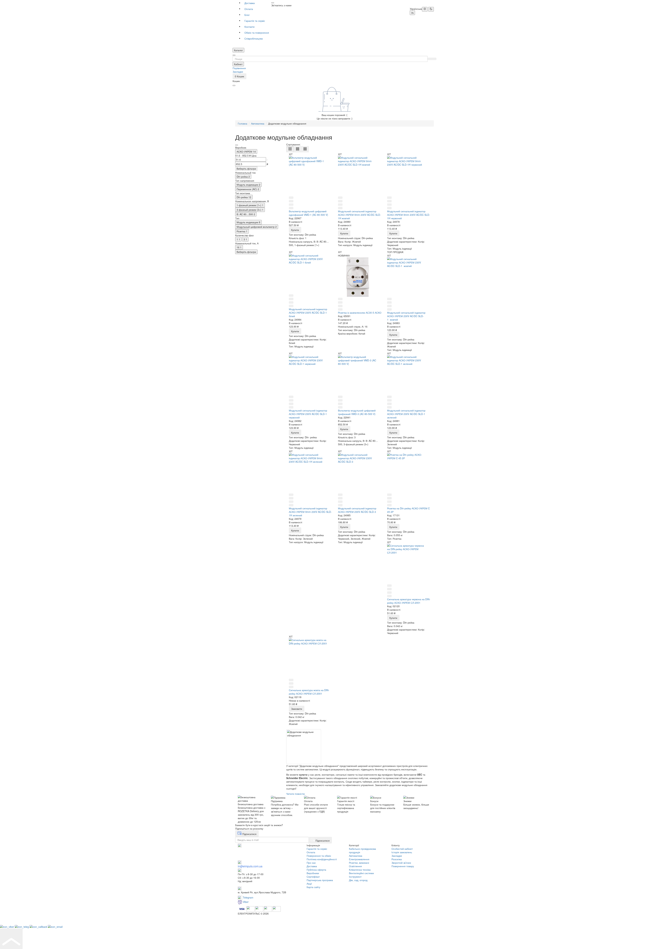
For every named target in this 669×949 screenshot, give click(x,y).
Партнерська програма (320, 880)
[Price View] (305, 149)
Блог (247, 15)
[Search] (430, 59)
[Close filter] (236, 145)
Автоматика (355, 855)
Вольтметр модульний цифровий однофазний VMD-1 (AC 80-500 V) (308, 212)
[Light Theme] (425, 9)
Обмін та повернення (256, 32)
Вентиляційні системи (361, 873)
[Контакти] (272, 2)
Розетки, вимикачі (359, 862)
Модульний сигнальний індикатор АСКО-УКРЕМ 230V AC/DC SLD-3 (357, 510)
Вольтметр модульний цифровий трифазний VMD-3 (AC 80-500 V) (357, 412)
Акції (309, 883)
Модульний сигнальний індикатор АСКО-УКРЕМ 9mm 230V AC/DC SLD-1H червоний (408, 214)
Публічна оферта (316, 869)
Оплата (248, 9)
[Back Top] (11, 938)
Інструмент (355, 876)
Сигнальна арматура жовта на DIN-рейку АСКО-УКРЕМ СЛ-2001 (309, 691)
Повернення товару (402, 866)
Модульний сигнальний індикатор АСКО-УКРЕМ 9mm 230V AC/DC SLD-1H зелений (310, 512)
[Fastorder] (291, 201)
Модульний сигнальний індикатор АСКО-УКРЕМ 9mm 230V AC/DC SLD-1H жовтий (359, 214)
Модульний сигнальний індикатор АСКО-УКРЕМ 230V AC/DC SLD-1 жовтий (406, 316)
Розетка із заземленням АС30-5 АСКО (359, 312)
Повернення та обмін (319, 855)
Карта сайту (313, 887)
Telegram (247, 897)
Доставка (249, 3)
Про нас (311, 862)
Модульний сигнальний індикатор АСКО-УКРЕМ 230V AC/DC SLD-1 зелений (406, 414)
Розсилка (396, 859)
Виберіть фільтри (246, 168)
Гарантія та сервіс (254, 20)
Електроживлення (359, 859)
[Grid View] (290, 149)
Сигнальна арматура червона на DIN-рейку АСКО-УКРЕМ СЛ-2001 (408, 600)
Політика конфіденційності (322, 859)
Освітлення (355, 866)
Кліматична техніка (360, 869)
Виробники (313, 873)
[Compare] (291, 204)
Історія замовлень (401, 852)
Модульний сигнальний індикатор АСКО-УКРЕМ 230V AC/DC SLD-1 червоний (308, 414)
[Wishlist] (291, 208)
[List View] (297, 149)
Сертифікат (313, 876)
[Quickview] (291, 197)
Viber (245, 902)
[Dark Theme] (431, 9)
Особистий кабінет (402, 848)
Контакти (249, 26)
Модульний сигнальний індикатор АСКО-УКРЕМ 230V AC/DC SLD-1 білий (308, 312)
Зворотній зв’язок (401, 862)
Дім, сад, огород (358, 880)
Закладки (396, 855)
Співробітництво (253, 38)
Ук (412, 12)
